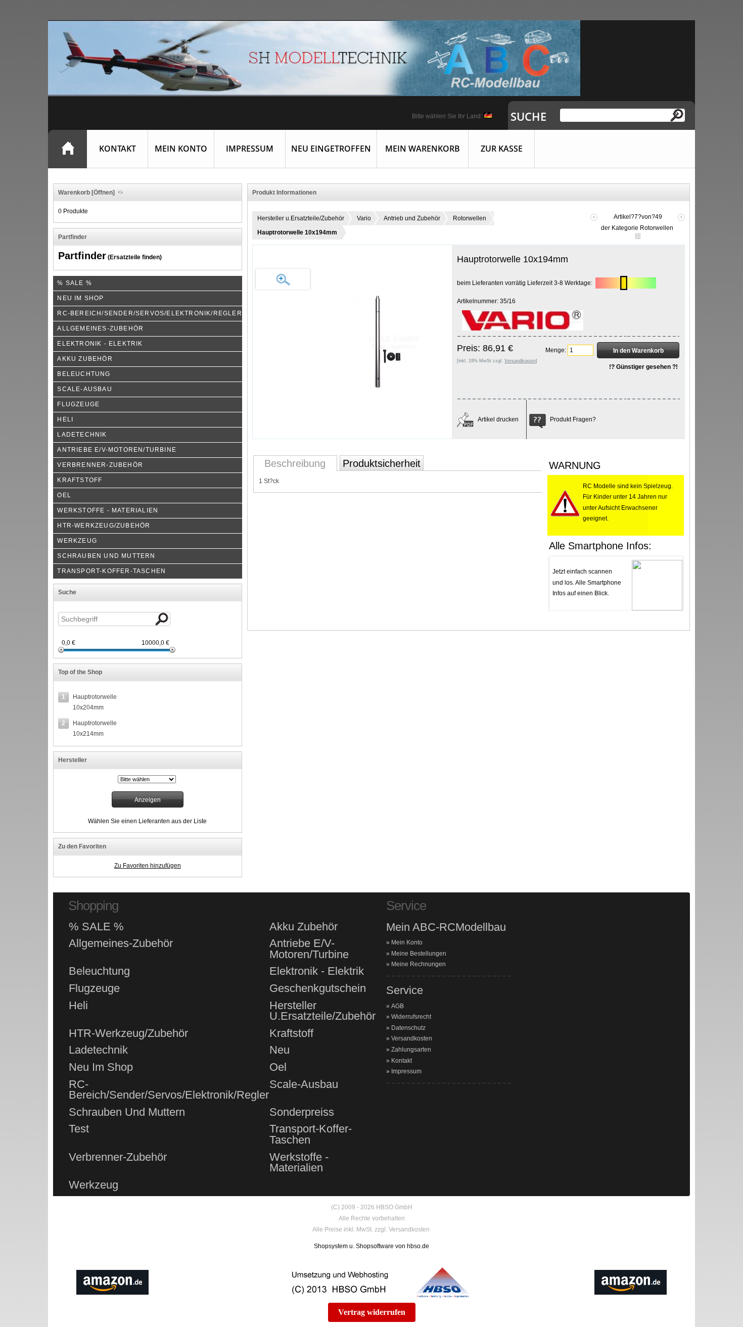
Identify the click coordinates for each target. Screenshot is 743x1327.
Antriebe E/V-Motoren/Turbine (309, 949)
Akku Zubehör (303, 926)
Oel (278, 1067)
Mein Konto (181, 148)
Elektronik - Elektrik (316, 971)
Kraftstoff (291, 1033)
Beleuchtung (99, 971)
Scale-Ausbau (303, 1084)
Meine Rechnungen (418, 964)
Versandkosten (411, 1038)
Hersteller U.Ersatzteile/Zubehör (322, 1011)
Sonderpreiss (301, 1112)
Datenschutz (408, 1027)
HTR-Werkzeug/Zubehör (128, 1033)
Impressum (249, 148)
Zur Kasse (502, 148)
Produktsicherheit (382, 463)
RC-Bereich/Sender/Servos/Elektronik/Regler (169, 1090)
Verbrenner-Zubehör (118, 1157)
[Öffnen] (102, 192)
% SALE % (96, 926)
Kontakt (117, 148)
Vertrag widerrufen (371, 1312)
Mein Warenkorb (422, 148)
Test (79, 1128)
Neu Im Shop (101, 1067)
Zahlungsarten (411, 1049)
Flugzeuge (94, 988)
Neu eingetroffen (331, 148)
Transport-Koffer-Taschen (310, 1134)
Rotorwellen (469, 218)
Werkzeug (93, 1185)
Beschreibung (295, 463)
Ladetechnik (98, 1050)
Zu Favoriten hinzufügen (147, 865)
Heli (78, 1005)
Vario (364, 218)
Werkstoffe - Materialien (299, 1162)
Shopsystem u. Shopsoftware (354, 1246)
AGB (397, 1006)
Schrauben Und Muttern (127, 1112)
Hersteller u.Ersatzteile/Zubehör (300, 218)
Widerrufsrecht (411, 1016)
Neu (279, 1050)
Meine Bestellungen (418, 953)
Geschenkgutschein (317, 988)
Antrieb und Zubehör (412, 218)
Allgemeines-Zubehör (121, 943)
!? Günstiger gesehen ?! (643, 366)
